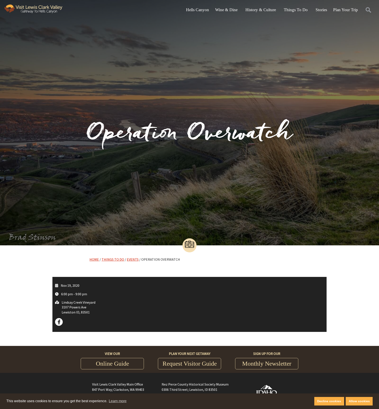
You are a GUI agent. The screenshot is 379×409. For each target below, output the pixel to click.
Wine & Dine (226, 9)
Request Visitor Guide (190, 363)
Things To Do (296, 9)
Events (133, 259)
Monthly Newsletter (266, 363)
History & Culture (260, 9)
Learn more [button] (118, 401)
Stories (321, 9)
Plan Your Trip (345, 9)
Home (94, 259)
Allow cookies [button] (359, 401)
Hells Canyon (197, 9)
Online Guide (112, 363)
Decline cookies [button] (329, 401)
